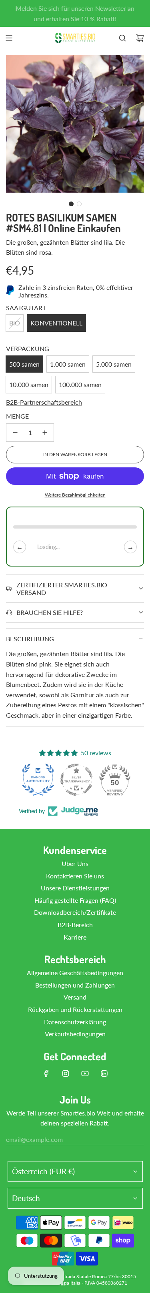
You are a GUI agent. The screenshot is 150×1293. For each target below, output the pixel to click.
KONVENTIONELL (56, 323)
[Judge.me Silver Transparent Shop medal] (76, 780)
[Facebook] (46, 1073)
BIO (14, 323)
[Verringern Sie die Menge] (15, 432)
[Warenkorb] (140, 38)
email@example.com (34, 1139)
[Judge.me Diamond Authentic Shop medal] (38, 780)
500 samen (24, 364)
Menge (17, 416)
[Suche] (122, 38)
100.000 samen (80, 384)
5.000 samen (114, 364)
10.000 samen (28, 384)
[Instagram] (65, 1073)
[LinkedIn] (104, 1073)
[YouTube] (85, 1073)
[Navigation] (9, 38)
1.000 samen (68, 364)
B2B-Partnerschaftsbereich (44, 402)
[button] (71, 204)
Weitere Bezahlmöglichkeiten (75, 495)
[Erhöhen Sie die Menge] (45, 432)
